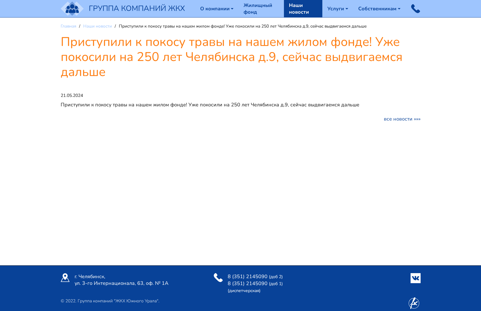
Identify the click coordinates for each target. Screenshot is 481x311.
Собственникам (377, 8)
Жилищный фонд (258, 8)
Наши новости (299, 8)
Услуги (335, 8)
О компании (215, 8)
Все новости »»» (402, 119)
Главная (69, 26)
